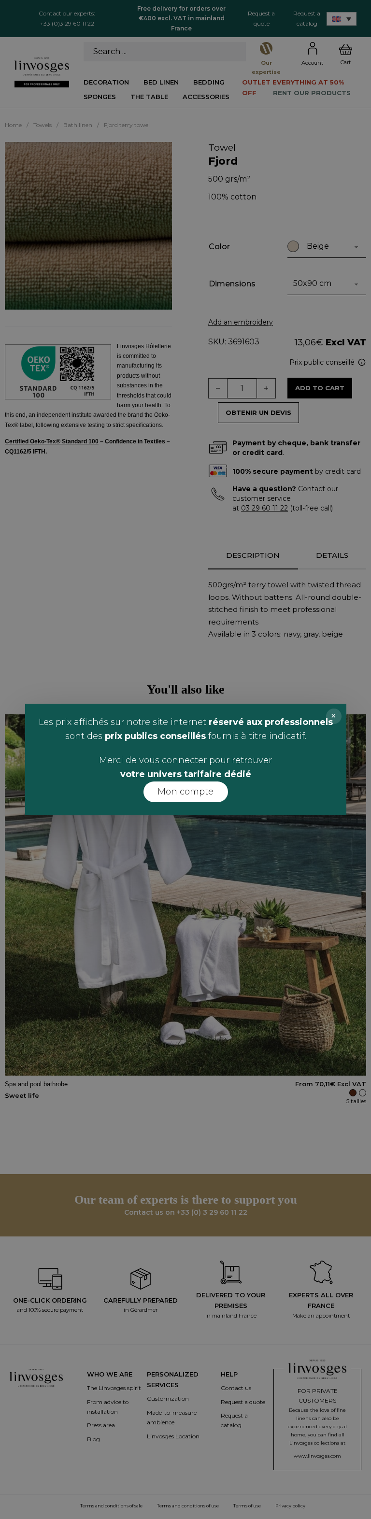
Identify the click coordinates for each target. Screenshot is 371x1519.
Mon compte (185, 791)
